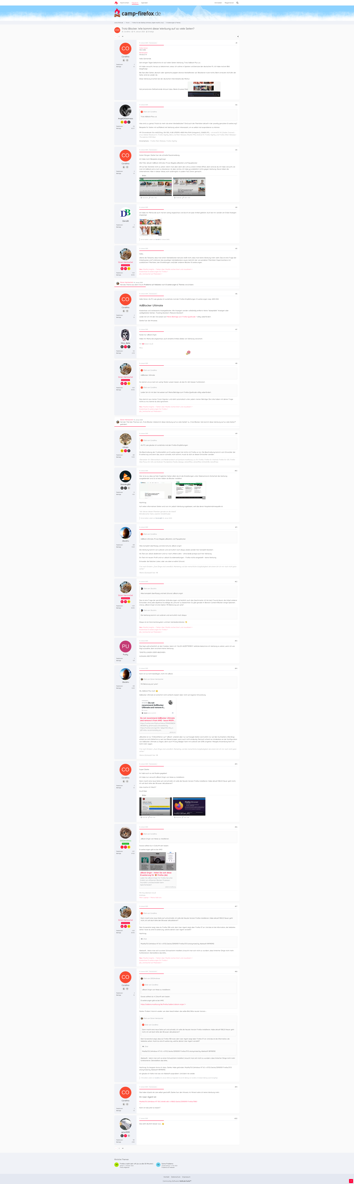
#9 (236, 433)
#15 (236, 764)
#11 (236, 527)
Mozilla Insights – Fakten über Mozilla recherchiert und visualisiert (165, 269)
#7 (236, 329)
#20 (236, 1118)
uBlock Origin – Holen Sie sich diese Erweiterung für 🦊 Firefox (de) (155, 873)
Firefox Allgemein (124, 1167)
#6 (236, 294)
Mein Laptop (143, 897)
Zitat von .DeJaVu (149, 588)
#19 (236, 1087)
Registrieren (229, 3)
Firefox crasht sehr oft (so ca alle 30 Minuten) (136, 1164)
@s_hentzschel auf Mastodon (150, 274)
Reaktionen (119, 64)
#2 (236, 105)
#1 (236, 43)
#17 (236, 906)
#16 (236, 827)
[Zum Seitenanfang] (351, 1181)
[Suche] (237, 3)
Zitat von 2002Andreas (151, 978)
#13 (236, 641)
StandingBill (159, 518)
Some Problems (167, 1164)
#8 (236, 363)
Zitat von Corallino (150, 112)
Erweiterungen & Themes (175, 285)
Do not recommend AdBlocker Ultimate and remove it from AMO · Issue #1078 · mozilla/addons (157, 719)
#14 (236, 668)
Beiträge (118, 66)
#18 (236, 971)
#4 (236, 207)
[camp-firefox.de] (177, 13)
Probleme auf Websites (152, 285)
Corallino (127, 32)
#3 (236, 150)
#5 (236, 248)
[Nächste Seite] (122, 36)
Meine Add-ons (155, 897)
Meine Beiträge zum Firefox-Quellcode (181, 317)
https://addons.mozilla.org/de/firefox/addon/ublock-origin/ (163, 1004)
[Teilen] (238, 36)
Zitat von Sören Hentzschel (153, 679)
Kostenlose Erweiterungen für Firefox (153, 272)
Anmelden (218, 3)
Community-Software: (177, 1181)
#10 (236, 471)
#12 (236, 582)
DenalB (157, 239)
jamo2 (121, 1165)
